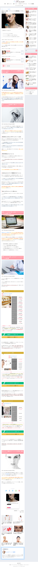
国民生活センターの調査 (5, 232)
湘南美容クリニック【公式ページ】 (12, 334)
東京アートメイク (9, 3)
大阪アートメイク (15, 3)
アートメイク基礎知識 (31, 3)
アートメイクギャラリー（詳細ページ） (13, 385)
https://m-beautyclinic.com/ (7, 403)
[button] (10, 300)
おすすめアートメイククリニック (23, 3)
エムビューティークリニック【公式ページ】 (12, 431)
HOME (5, 3)
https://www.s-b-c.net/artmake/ (7, 293)
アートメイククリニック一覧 (19, 5)
